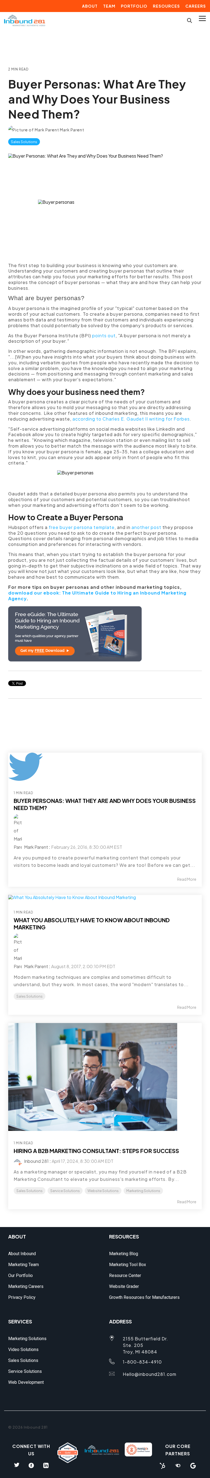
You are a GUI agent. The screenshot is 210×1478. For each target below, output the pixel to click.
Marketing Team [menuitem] (23, 1264)
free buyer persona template (82, 527)
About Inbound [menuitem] (22, 1253)
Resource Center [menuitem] (125, 1275)
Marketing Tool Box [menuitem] (127, 1264)
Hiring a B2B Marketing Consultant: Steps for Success (96, 1150)
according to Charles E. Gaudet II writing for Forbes (131, 419)
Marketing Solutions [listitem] (143, 1191)
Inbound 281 (36, 1161)
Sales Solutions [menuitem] (23, 1360)
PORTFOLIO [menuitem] (134, 6)
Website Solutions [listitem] (103, 1191)
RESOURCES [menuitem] (166, 6)
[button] (202, 18)
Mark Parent (71, 129)
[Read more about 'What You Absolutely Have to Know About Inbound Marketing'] (105, 897)
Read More (186, 879)
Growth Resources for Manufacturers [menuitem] (144, 1297)
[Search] (189, 20)
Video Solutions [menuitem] (23, 1349)
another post (146, 527)
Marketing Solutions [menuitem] (27, 1338)
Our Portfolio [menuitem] (20, 1275)
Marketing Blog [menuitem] (123, 1253)
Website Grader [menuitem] (124, 1286)
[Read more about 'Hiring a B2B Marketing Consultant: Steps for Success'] (105, 1077)
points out (104, 335)
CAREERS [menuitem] (195, 6)
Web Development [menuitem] (26, 1382)
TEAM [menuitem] (109, 6)
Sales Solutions (24, 142)
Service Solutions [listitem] (65, 1191)
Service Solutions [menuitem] (25, 1371)
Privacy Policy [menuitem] (22, 1297)
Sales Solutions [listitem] (29, 996)
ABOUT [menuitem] (90, 6)
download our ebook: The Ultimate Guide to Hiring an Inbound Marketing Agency (97, 595)
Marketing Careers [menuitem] (25, 1286)
